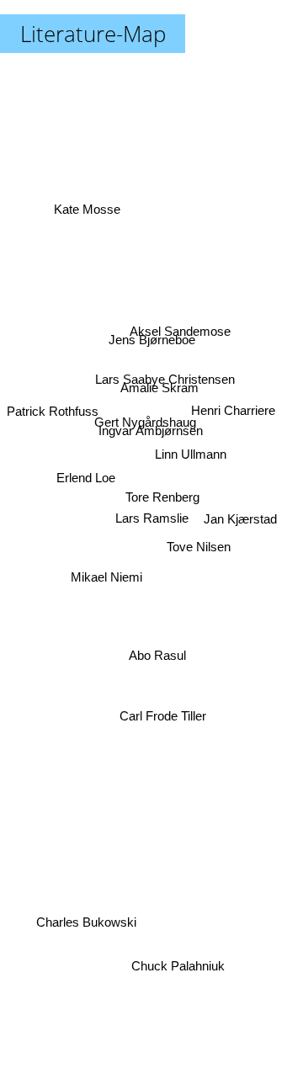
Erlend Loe (85, 479)
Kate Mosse (87, 212)
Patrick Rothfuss (52, 408)
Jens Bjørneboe (153, 337)
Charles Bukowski (88, 927)
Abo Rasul (157, 655)
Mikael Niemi (105, 573)
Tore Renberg (162, 496)
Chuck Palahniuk (177, 966)
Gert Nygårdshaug (146, 418)
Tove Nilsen (199, 539)
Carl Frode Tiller (165, 714)
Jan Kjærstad (240, 522)
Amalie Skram (160, 388)
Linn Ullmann (190, 450)
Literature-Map (93, 34)
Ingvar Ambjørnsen (150, 430)
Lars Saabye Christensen (163, 373)
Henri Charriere (233, 417)
